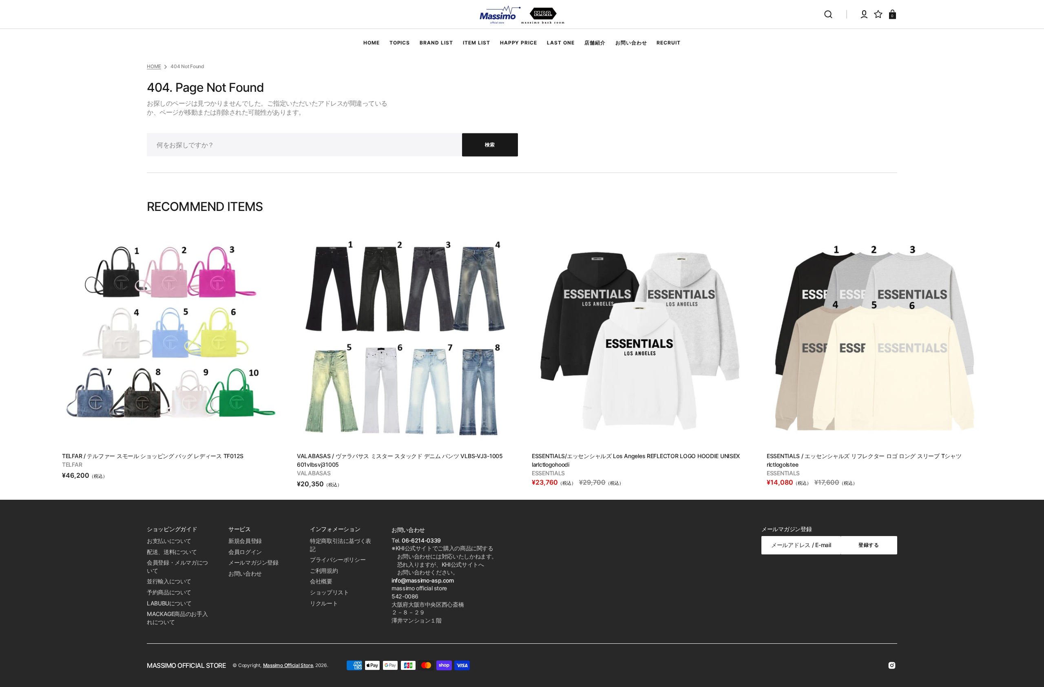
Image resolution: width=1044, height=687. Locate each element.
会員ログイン (245, 551)
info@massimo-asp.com (423, 580)
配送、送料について (172, 551)
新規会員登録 (245, 540)
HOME (154, 66)
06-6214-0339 (421, 540)
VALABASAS (313, 473)
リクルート (324, 603)
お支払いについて (169, 540)
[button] (828, 14)
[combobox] (332, 144)
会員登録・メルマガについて (177, 566)
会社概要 (321, 581)
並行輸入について (169, 581)
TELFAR (72, 464)
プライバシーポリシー (337, 559)
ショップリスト (329, 592)
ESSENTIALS (548, 473)
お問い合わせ (245, 573)
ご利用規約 (324, 570)
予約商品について (169, 592)
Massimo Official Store (288, 665)
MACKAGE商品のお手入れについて (177, 617)
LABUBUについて (169, 603)
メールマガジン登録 (253, 562)
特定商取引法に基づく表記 (340, 544)
